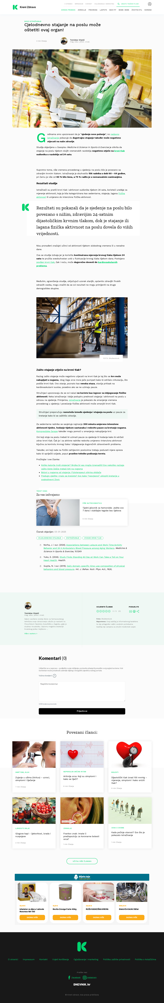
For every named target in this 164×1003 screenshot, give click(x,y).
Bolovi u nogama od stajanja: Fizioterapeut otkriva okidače (71, 472)
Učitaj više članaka (82, 861)
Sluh (27, 772)
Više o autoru (30, 633)
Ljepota (103, 10)
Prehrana (92, 10)
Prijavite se (82, 711)
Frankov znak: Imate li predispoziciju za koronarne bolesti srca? (81, 836)
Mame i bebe (124, 10)
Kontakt (88, 4)
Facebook (75, 977)
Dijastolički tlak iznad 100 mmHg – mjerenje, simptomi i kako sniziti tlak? (129, 780)
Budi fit (112, 10)
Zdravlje (82, 10)
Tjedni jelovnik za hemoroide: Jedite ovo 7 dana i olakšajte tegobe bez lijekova (103, 509)
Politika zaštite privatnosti (116, 959)
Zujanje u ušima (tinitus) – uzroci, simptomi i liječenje (32, 778)
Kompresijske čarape (47, 431)
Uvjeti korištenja (60, 959)
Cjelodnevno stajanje (50, 538)
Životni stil (137, 10)
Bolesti (114, 772)
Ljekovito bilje (22, 828)
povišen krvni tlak (45, 262)
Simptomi (19, 772)
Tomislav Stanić (31, 613)
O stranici (68, 4)
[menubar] (150, 4)
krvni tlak (119, 151)
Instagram (91, 977)
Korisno (148, 10)
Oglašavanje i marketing (104, 4)
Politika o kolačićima (145, 959)
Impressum (79, 4)
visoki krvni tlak (93, 538)
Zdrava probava (68, 10)
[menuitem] (150, 4)
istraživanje (75, 400)
